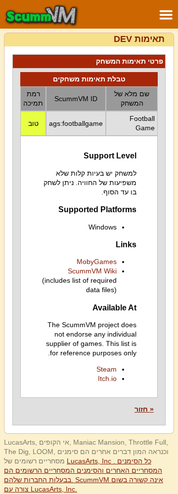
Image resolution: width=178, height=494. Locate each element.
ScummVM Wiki (92, 271)
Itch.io (107, 378)
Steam (106, 369)
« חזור (144, 409)
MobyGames (97, 262)
